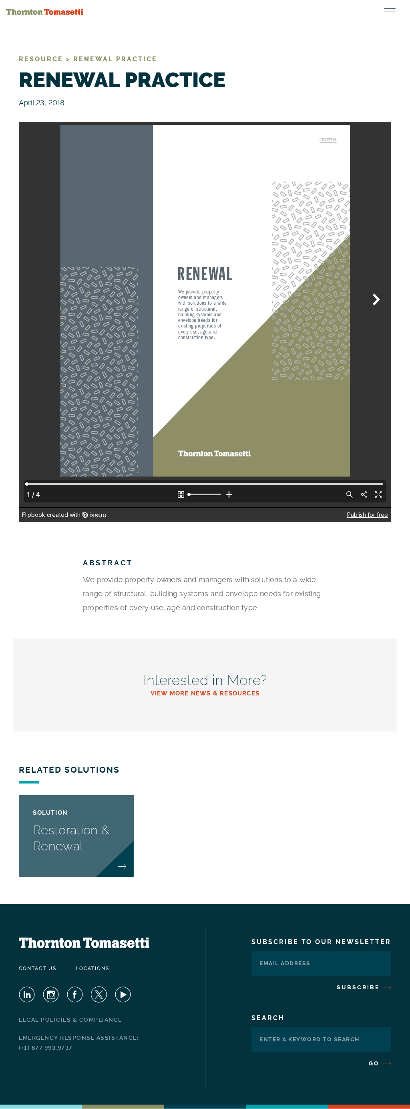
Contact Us (37, 968)
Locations (92, 968)
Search (268, 1018)
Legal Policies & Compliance (70, 1020)
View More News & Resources (205, 693)
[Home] (44, 12)
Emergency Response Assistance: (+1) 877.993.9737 (79, 1043)
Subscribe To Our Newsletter (321, 942)
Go (375, 1063)
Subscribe (359, 987)
